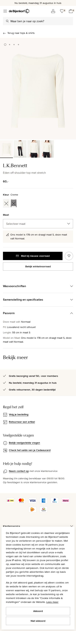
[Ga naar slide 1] (5, 44)
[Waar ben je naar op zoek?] (7, 21)
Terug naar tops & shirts (21, 32)
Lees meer (52, 601)
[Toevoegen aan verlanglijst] (69, 256)
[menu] (5, 11)
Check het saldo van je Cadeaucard (30, 450)
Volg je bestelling (18, 414)
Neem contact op (19, 471)
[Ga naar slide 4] (18, 44)
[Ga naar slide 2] (9, 44)
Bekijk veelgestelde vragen (24, 443)
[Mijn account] (53, 11)
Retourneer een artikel (22, 422)
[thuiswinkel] (43, 511)
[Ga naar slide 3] (14, 44)
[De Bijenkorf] (19, 11)
